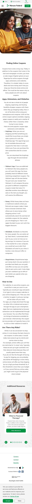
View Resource (16, 430)
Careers (16, 456)
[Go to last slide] (6, 442)
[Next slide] (26, 442)
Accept (8, 501)
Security (16, 463)
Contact (16, 459)
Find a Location (16, 1)
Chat (6, 1)
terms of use (14, 496)
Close (19, 501)
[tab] (10, 442)
